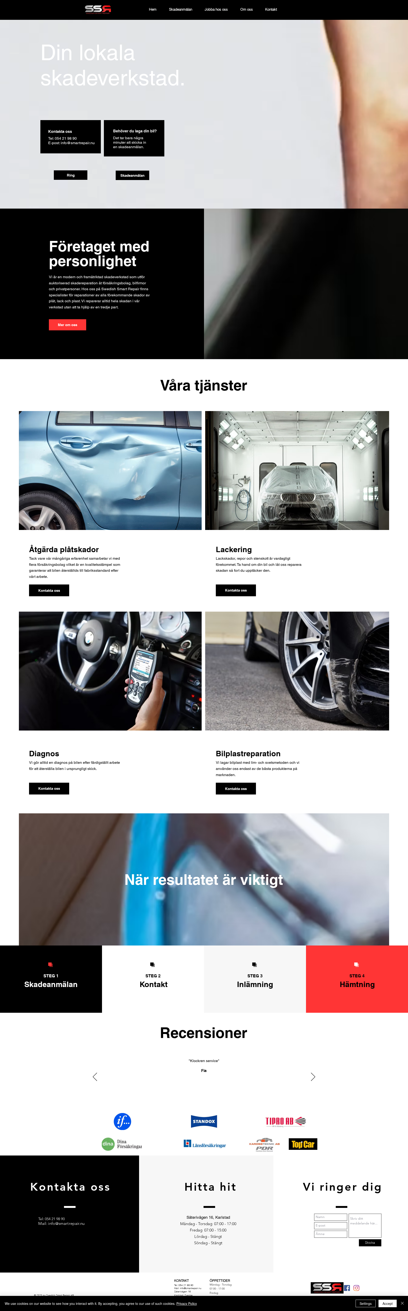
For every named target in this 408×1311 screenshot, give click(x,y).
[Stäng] (402, 1303)
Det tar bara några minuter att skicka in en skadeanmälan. (129, 142)
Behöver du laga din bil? (135, 131)
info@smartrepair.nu (78, 143)
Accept (387, 1303)
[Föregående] (95, 1077)
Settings (366, 1303)
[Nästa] (313, 1077)
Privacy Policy (186, 1303)
